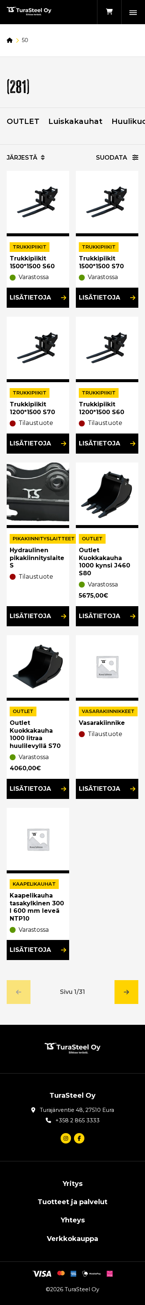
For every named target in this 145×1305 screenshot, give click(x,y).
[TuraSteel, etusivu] (29, 12)
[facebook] (79, 1138)
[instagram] (66, 1138)
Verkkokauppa (72, 1239)
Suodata (112, 157)
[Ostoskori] (109, 12)
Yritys (72, 1184)
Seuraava (126, 992)
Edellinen (18, 992)
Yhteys (73, 1220)
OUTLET (23, 121)
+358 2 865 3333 (77, 1120)
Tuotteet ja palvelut (72, 1202)
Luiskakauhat (75, 121)
